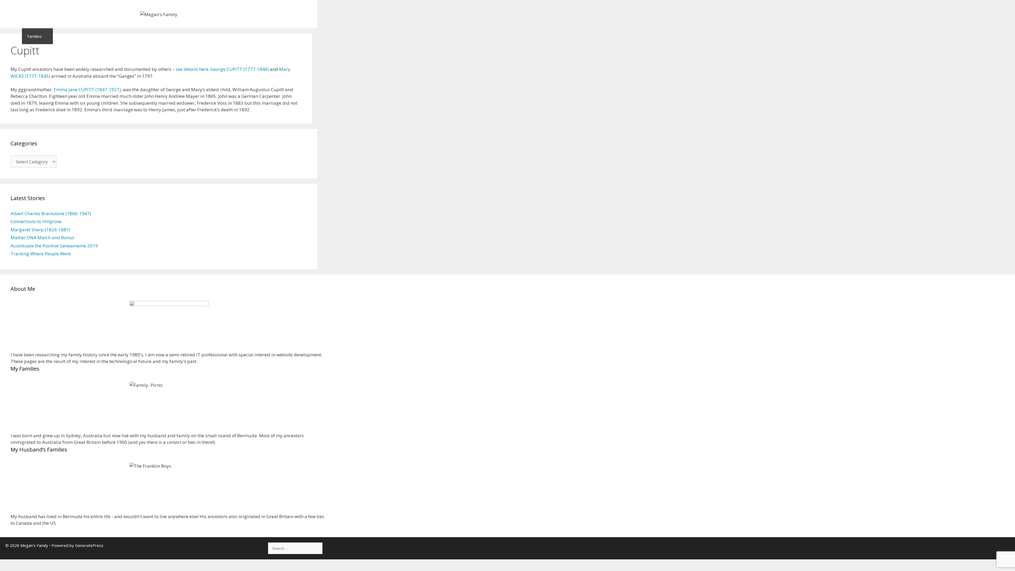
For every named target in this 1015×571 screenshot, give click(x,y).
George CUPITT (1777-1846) (239, 69)
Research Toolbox (240, 36)
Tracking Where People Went (41, 254)
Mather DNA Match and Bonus (42, 237)
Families (34, 36)
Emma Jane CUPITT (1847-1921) (87, 89)
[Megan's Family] (158, 14)
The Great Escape (110, 36)
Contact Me (283, 36)
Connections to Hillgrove (36, 221)
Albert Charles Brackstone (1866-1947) (51, 213)
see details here (192, 69)
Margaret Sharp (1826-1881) (40, 230)
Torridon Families (159, 36)
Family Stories (71, 36)
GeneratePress (89, 545)
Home (11, 36)
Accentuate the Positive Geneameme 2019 (54, 246)
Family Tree (202, 36)
